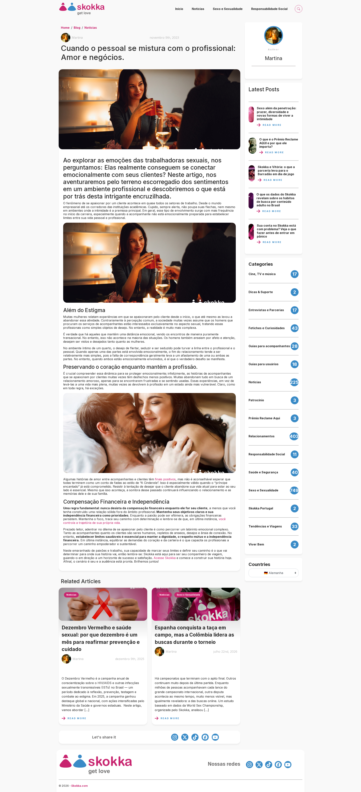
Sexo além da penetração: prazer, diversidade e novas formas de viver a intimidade (276, 113)
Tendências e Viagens (265, 526)
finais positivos (165, 479)
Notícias (198, 9)
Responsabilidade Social (269, 9)
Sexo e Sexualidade (228, 9)
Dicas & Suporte (261, 292)
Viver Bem (256, 544)
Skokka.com (79, 785)
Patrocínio (256, 400)
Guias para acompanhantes (269, 346)
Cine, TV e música (262, 274)
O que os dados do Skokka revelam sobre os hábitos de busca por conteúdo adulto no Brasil (276, 200)
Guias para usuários (263, 364)
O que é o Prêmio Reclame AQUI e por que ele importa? (278, 143)
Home (65, 27)
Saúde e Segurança (263, 472)
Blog (77, 27)
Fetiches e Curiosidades (267, 328)
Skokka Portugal (261, 508)
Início (179, 9)
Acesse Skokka (165, 558)
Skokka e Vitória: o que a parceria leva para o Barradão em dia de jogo (276, 170)
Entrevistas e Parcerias (266, 310)
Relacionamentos (262, 436)
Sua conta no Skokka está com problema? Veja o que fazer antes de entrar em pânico (276, 231)
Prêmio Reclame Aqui (264, 418)
